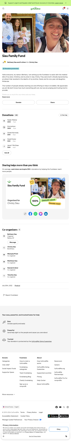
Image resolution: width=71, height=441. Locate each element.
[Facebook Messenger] (41, 214)
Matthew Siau (12, 261)
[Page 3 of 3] (8, 49)
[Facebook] (30, 214)
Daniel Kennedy (12, 133)
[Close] (65, 2)
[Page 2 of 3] (7, 49)
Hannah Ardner (12, 268)
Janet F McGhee (13, 145)
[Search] (3, 8)
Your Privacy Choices (31, 420)
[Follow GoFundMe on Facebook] (56, 407)
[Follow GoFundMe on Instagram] (68, 407)
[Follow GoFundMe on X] (64, 407)
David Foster (11, 139)
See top (64, 115)
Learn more (59, 3)
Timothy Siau (12, 275)
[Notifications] (63, 8)
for (22, 62)
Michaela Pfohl (12, 254)
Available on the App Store (64, 416)
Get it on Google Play (53, 416)
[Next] (65, 48)
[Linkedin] (46, 214)
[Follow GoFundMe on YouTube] (60, 407)
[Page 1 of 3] (5, 49)
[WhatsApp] (35, 214)
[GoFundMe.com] (35, 8)
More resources (7, 394)
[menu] (68, 8)
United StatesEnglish (12, 407)
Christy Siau (11, 247)
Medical (17, 285)
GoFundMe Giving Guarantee (42, 341)
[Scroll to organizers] (5, 62)
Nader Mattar (12, 120)
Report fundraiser (12, 295)
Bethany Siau (12, 234)
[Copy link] (25, 214)
